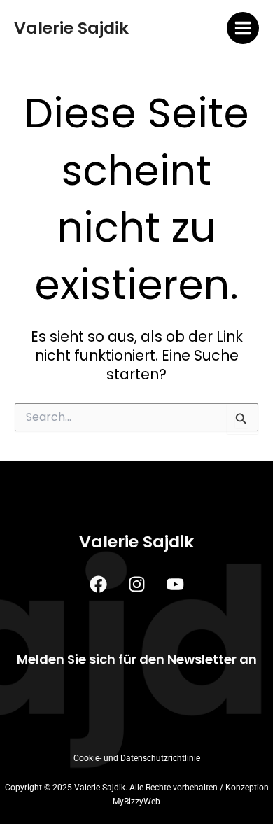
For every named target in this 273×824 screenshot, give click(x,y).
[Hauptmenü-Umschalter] (243, 28)
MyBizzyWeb (136, 801)
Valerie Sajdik (71, 27)
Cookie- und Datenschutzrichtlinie (137, 758)
